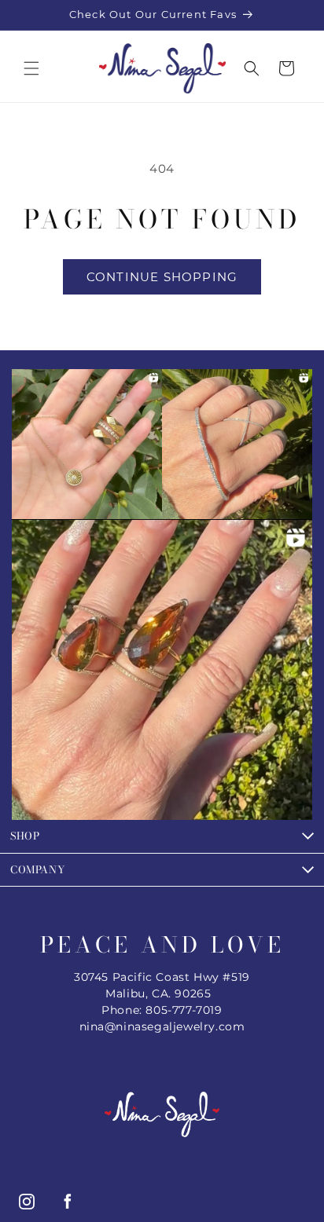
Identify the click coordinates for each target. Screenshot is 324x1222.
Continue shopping (162, 276)
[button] (31, 68)
